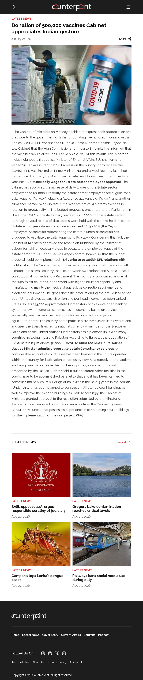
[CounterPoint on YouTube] (64, 653)
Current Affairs (71, 635)
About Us (38, 662)
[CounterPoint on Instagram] (50, 653)
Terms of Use (20, 662)
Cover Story (50, 635)
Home (15, 635)
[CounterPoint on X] (57, 653)
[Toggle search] (14, 7)
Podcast (104, 635)
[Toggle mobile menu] (128, 7)
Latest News (30, 635)
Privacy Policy (57, 662)
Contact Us (77, 662)
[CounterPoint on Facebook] (43, 653)
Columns (89, 635)
